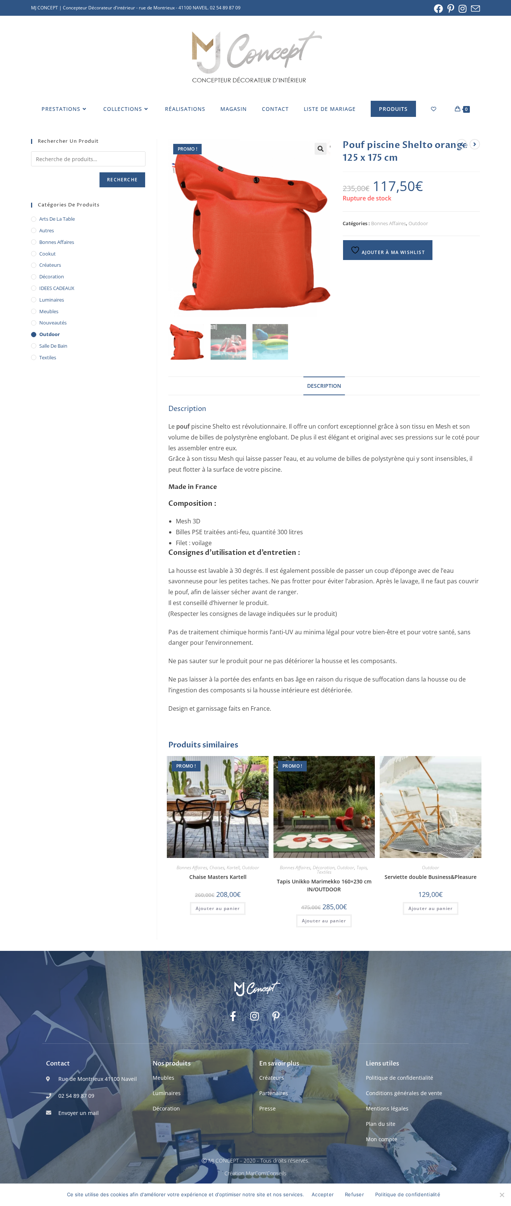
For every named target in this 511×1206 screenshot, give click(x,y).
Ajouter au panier (218, 908)
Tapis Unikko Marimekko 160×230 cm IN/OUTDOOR (324, 885)
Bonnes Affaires (388, 223)
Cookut (47, 253)
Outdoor (418, 223)
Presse (267, 1108)
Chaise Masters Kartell (218, 876)
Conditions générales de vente (404, 1093)
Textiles (324, 872)
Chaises (216, 867)
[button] (321, 149)
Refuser (354, 1194)
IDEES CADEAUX (56, 288)
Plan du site (380, 1123)
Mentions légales (387, 1108)
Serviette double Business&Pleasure (431, 876)
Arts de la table (57, 218)
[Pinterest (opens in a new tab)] (450, 8)
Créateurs (50, 265)
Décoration (324, 867)
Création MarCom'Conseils (255, 1173)
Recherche (122, 179)
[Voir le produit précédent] (461, 144)
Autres (46, 230)
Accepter (323, 1194)
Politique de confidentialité (399, 1077)
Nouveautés (53, 322)
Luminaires (51, 299)
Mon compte (381, 1139)
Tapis (362, 867)
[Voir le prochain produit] (474, 144)
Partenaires (273, 1093)
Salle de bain (53, 345)
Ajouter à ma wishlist (392, 252)
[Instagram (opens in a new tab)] (462, 8)
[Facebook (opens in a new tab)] (438, 8)
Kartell (233, 867)
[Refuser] (501, 1195)
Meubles (48, 311)
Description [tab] (324, 385)
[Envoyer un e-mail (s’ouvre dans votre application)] (474, 8)
